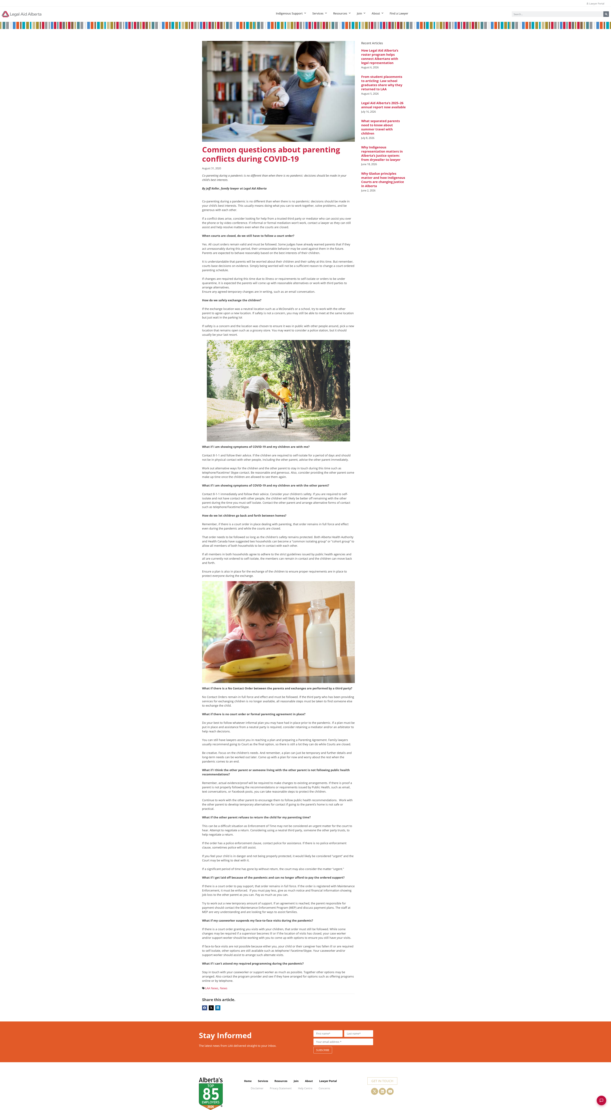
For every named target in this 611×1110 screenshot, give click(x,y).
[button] (204, 1007)
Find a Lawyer (399, 13)
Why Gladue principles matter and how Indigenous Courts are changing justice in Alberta (383, 179)
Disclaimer (257, 1088)
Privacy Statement (281, 1088)
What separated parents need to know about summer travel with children (380, 127)
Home (248, 1081)
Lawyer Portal (328, 1081)
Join (359, 13)
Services (317, 13)
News (223, 988)
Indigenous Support (289, 13)
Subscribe (322, 1050)
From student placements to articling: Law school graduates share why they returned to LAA (381, 83)
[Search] (606, 14)
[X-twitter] (374, 1091)
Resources (340, 13)
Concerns (324, 1088)
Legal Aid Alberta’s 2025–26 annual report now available (383, 105)
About (376, 13)
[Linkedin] (382, 1091)
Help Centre (305, 1088)
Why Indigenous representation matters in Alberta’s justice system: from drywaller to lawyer (382, 153)
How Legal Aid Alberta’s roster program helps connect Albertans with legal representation (379, 56)
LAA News (211, 988)
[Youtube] (390, 1091)
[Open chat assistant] (601, 1100)
